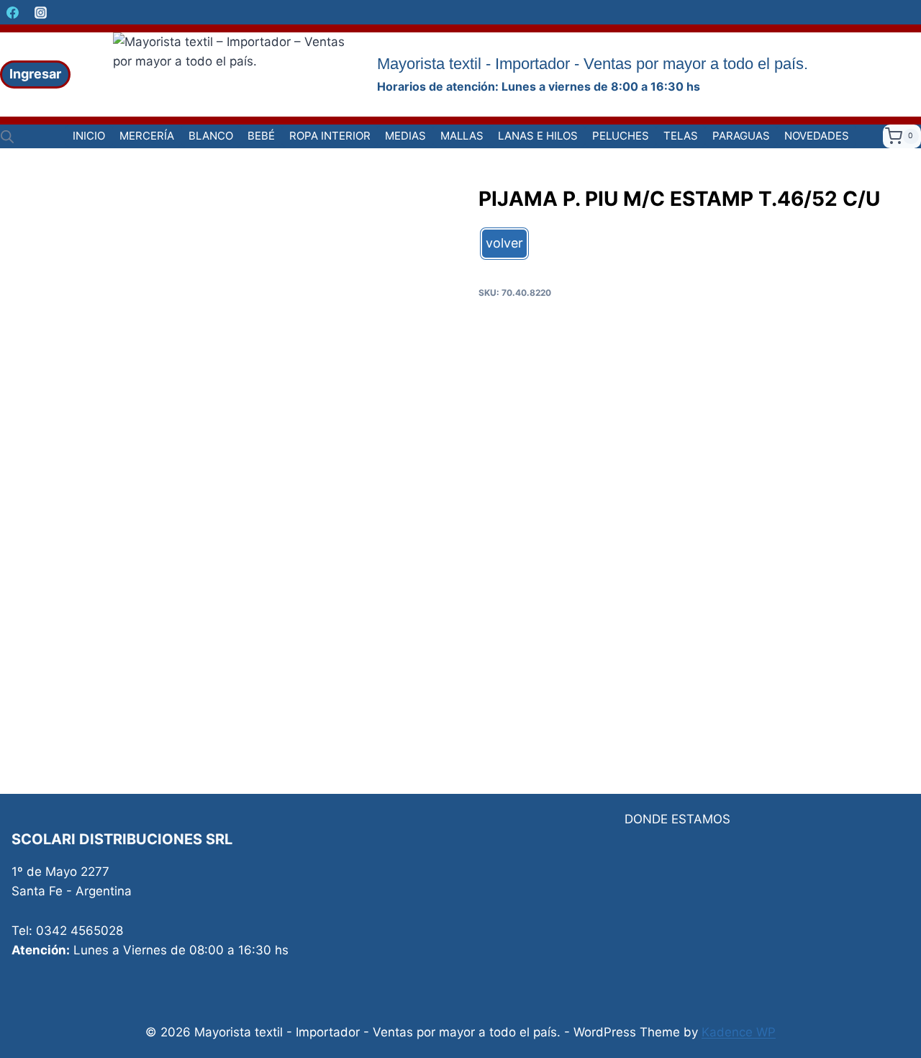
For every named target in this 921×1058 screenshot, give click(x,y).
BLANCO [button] (211, 136)
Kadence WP (739, 1032)
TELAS (680, 136)
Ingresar (35, 73)
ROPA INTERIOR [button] (330, 136)
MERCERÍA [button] (146, 136)
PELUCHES (620, 136)
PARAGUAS (741, 136)
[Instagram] (40, 12)
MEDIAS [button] (405, 136)
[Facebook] (12, 12)
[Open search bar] (7, 136)
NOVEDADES (816, 136)
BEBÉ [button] (261, 136)
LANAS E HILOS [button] (538, 136)
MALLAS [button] (462, 136)
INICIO (89, 136)
